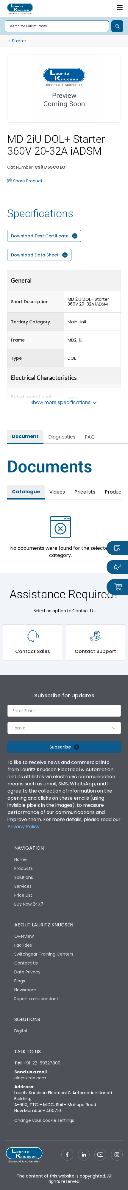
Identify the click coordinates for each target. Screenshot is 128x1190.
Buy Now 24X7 (28, 904)
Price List (23, 895)
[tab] (25, 437)
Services (23, 886)
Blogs (19, 981)
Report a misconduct (36, 999)
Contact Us (26, 963)
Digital (20, 1031)
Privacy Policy (23, 826)
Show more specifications (60, 402)
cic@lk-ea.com (30, 1078)
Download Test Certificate (39, 236)
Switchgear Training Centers (43, 954)
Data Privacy (27, 972)
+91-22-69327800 (42, 1063)
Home (20, 859)
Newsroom (25, 990)
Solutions (23, 877)
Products (23, 868)
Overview (24, 936)
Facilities (23, 945)
